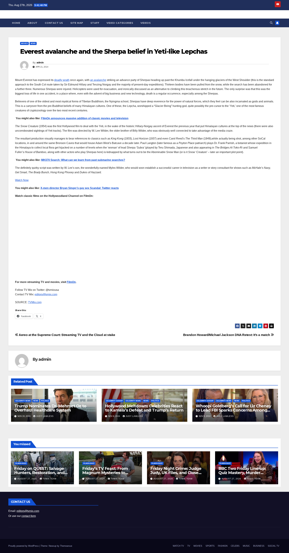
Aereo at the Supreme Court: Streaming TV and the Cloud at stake (66, 335)
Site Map (76, 22)
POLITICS (45, 401)
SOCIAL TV (273, 546)
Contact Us (54, 22)
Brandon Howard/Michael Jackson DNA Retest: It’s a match (227, 335)
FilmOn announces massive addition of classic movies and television (84, 118)
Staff (94, 22)
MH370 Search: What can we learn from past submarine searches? (83, 160)
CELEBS (235, 546)
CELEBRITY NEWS (22, 401)
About (32, 22)
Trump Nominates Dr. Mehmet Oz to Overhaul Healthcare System (50, 408)
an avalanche (98, 80)
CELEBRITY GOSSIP (114, 401)
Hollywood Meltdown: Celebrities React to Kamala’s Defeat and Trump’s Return (144, 408)
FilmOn (71, 282)
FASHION (222, 546)
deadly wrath (61, 80)
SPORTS (210, 546)
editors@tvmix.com (46, 294)
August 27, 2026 (27, 479)
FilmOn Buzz (20, 463)
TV (188, 546)
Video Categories (120, 22)
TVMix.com (34, 302)
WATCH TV (178, 546)
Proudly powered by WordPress (23, 546)
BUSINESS (258, 546)
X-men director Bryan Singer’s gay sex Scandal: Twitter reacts (79, 188)
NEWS (33, 43)
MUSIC (246, 546)
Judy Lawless (45, 416)
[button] (271, 22)
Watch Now (22, 180)
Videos (145, 22)
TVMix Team (49, 479)
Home (16, 22)
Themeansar (66, 546)
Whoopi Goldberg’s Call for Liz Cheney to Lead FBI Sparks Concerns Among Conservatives (233, 410)
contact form (28, 516)
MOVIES (24, 43)
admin (40, 62)
